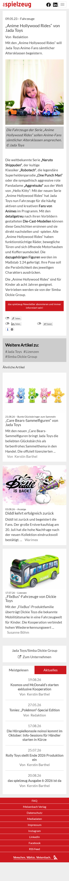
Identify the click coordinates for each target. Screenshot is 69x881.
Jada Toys (14, 352)
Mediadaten (34, 818)
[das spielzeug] (17, 4)
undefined (7, 324)
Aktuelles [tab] (51, 670)
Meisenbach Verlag (34, 806)
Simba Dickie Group (22, 356)
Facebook (35, 843)
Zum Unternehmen (37, 657)
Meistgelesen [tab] (18, 670)
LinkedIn (34, 837)
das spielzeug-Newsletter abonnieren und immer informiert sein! (34, 306)
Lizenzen (32, 352)
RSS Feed (34, 849)
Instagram (34, 830)
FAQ (34, 800)
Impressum (34, 824)
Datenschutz (34, 812)
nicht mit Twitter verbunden (39, 324)
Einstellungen (12, 329)
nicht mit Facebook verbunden (7, 318)
